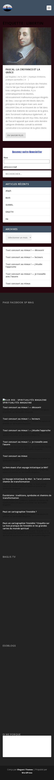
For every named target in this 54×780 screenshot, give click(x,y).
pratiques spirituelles (14, 79)
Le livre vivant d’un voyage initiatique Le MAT (25, 467)
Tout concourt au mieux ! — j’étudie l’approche (24, 265)
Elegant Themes (25, 769)
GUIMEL (9, 204)
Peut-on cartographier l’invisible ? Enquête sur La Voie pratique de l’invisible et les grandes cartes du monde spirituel (26, 526)
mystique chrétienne (37, 77)
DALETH (9, 211)
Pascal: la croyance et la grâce (23, 71)
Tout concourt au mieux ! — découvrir (25, 250)
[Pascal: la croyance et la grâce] (27, 46)
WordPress (27, 772)
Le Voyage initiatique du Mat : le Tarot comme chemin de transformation (26, 480)
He (7, 219)
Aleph (8, 190)
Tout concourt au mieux (18, 283)
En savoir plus (15, 135)
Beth (8, 197)
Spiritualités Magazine (17, 402)
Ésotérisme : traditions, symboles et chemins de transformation (27, 496)
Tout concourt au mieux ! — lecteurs (24, 257)
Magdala (12, 77)
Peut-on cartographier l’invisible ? (20, 511)
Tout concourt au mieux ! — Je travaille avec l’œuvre (26, 275)
